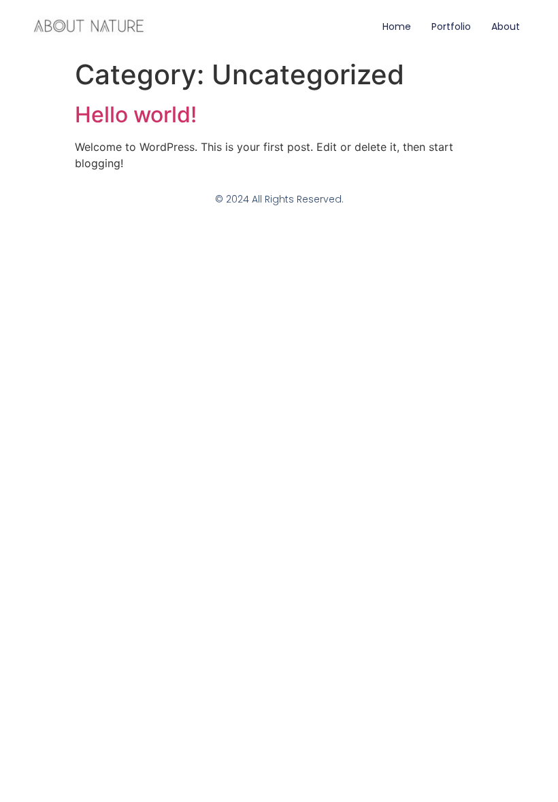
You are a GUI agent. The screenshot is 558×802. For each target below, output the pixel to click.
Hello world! (136, 114)
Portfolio (451, 26)
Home (396, 26)
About (505, 26)
